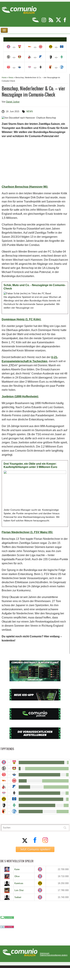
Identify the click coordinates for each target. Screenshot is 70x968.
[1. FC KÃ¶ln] (3, 787)
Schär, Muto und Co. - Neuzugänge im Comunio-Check (35, 287)
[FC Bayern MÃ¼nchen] (3, 762)
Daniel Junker (13, 101)
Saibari (17, 897)
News (11, 77)
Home (4, 77)
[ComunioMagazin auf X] (59, 21)
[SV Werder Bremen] (14, 805)
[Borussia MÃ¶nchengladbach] (14, 793)
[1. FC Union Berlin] (3, 780)
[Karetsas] (7, 883)
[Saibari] (7, 897)
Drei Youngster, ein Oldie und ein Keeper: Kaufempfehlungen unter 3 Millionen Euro (30, 465)
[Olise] (7, 876)
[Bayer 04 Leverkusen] (14, 768)
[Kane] (7, 869)
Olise (17, 876)
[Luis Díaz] (7, 890)
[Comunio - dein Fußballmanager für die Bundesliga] (35, 21)
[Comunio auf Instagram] (44, 21)
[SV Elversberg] (3, 768)
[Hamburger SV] (14, 799)
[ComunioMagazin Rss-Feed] (51, 21)
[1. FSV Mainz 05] (3, 774)
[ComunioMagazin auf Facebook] (65, 21)
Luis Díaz (19, 890)
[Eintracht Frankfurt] (14, 780)
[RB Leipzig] (3, 793)
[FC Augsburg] (3, 811)
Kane (17, 869)
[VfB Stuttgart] (14, 762)
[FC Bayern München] (40, 869)
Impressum (44, 953)
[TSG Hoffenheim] (14, 787)
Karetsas (18, 883)
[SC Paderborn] (14, 774)
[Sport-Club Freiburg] (3, 805)
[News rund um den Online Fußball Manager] (19, 8)
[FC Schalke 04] (14, 811)
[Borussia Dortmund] (3, 799)
